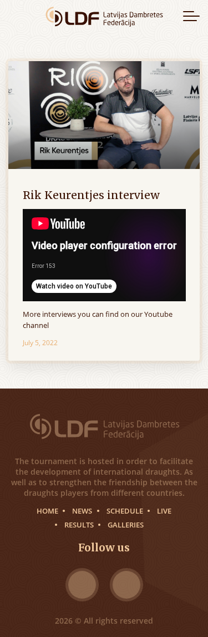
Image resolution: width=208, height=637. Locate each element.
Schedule (124, 511)
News (82, 511)
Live (164, 511)
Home (47, 511)
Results (79, 525)
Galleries (126, 525)
